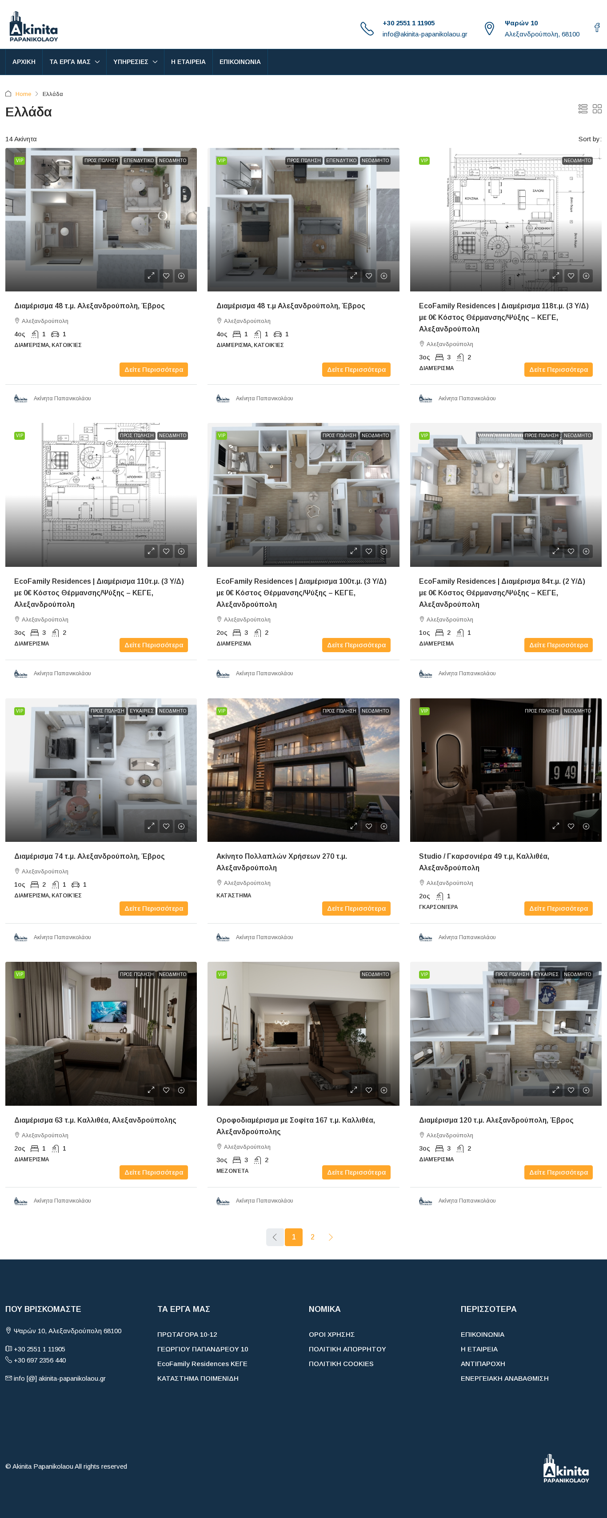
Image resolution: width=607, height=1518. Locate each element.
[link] (101, 219)
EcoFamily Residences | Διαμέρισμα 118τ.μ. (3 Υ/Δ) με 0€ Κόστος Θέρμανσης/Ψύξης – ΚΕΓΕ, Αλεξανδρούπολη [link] (504, 317)
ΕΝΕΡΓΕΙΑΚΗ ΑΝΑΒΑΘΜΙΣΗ (505, 1378)
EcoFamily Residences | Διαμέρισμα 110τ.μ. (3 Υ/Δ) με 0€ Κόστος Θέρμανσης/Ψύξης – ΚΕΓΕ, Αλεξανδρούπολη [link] (99, 593)
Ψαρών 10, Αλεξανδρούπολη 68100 (66, 1331)
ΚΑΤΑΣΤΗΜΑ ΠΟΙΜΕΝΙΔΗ (198, 1378)
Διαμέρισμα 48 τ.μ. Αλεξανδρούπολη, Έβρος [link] (89, 306)
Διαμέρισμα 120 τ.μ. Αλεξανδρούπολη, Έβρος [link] (496, 1120)
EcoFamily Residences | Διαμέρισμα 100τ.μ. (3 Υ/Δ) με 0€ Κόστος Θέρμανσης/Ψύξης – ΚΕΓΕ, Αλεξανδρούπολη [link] (301, 593)
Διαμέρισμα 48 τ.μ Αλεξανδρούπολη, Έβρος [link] (290, 306)
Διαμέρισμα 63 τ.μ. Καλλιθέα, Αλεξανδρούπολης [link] (95, 1120)
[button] (583, 109)
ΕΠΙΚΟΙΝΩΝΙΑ (240, 61)
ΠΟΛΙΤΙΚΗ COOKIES (341, 1363)
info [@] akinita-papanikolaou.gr (60, 1378)
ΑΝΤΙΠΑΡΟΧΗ (483, 1363)
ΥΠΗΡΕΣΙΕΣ (130, 61)
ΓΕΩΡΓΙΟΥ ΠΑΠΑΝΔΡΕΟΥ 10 (202, 1349)
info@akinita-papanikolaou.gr (425, 34)
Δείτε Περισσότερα (153, 369)
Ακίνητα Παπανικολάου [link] (62, 398)
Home (23, 94)
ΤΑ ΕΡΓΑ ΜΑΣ (70, 61)
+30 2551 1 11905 (409, 23)
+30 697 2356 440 (40, 1360)
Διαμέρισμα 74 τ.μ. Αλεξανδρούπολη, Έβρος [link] (89, 856)
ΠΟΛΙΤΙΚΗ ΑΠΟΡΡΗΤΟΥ (347, 1349)
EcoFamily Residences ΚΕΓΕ (202, 1363)
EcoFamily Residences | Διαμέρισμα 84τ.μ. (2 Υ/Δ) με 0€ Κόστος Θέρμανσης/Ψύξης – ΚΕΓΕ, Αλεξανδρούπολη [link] (502, 593)
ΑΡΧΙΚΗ (24, 61)
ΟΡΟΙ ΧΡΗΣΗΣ (332, 1334)
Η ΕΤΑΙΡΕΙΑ (188, 61)
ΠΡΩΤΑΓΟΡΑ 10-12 (187, 1334)
